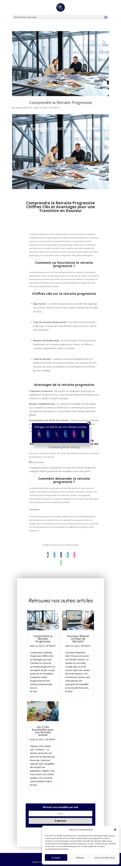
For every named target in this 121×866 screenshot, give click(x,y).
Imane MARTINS (24, 107)
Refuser (80, 857)
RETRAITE (54, 107)
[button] (115, 829)
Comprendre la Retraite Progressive (60, 102)
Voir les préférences (104, 857)
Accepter (56, 857)
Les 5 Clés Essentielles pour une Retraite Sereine (43, 731)
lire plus (33, 691)
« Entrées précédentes (37, 795)
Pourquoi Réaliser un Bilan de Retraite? (78, 638)
